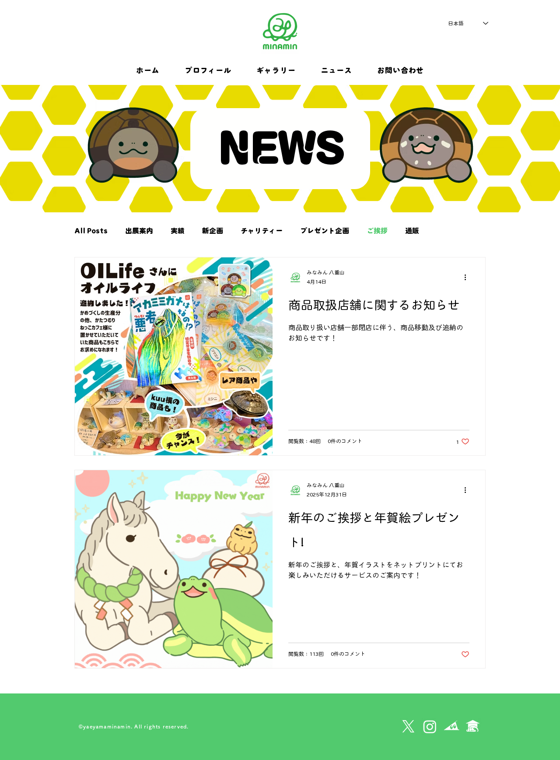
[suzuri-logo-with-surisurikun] (451, 726)
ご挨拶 (377, 230)
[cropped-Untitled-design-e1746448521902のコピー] (472, 726)
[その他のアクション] (468, 277)
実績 (178, 230)
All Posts (91, 230)
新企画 (212, 230)
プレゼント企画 (324, 230)
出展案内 (139, 230)
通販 (412, 230)
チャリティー (262, 230)
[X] (408, 726)
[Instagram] (429, 726)
